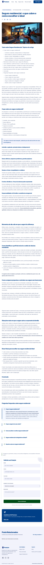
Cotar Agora (37, 1)
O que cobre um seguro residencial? (12, 50)
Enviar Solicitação (22, 501)
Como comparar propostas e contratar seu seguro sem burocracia (18, 65)
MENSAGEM (6, 489)
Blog (16, 1)
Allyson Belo (40, 563)
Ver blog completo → (37, 534)
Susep (10, 117)
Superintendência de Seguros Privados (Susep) (27, 97)
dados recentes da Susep (12, 310)
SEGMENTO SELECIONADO (8, 483)
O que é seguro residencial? (11, 75)
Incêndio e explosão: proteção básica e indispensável (17, 52)
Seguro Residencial (23, 554)
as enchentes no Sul (11, 188)
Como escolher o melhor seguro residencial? (15, 79)
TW (7, 19)
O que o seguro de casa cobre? (12, 77)
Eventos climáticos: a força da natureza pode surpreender (18, 58)
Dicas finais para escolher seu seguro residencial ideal (16, 69)
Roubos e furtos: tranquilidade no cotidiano (14, 56)
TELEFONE (5, 476)
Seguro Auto (20, 1)
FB (4, 19)
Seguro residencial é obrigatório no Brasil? (14, 80)
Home (12, 1)
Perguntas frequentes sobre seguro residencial (14, 72)
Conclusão (6, 71)
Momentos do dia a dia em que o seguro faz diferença (16, 61)
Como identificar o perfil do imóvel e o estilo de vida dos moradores (19, 63)
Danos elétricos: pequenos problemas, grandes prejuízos (18, 54)
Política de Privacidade (36, 551)
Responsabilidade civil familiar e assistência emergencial (18, 60)
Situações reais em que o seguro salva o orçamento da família (18, 67)
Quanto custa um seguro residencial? (13, 82)
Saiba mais (6, 519)
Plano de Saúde (28, 1)
